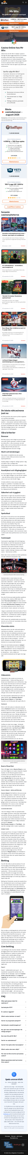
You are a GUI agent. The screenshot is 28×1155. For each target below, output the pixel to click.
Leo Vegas (14, 155)
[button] (14, 1012)
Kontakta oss (14, 1138)
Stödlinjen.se (6, 1114)
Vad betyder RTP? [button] (6, 1007)
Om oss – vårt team (16, 1136)
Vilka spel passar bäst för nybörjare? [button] (9, 1002)
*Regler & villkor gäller (19, 20)
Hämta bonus (14, 23)
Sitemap (7, 1136)
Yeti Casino (14, 195)
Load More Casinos (14, 207)
